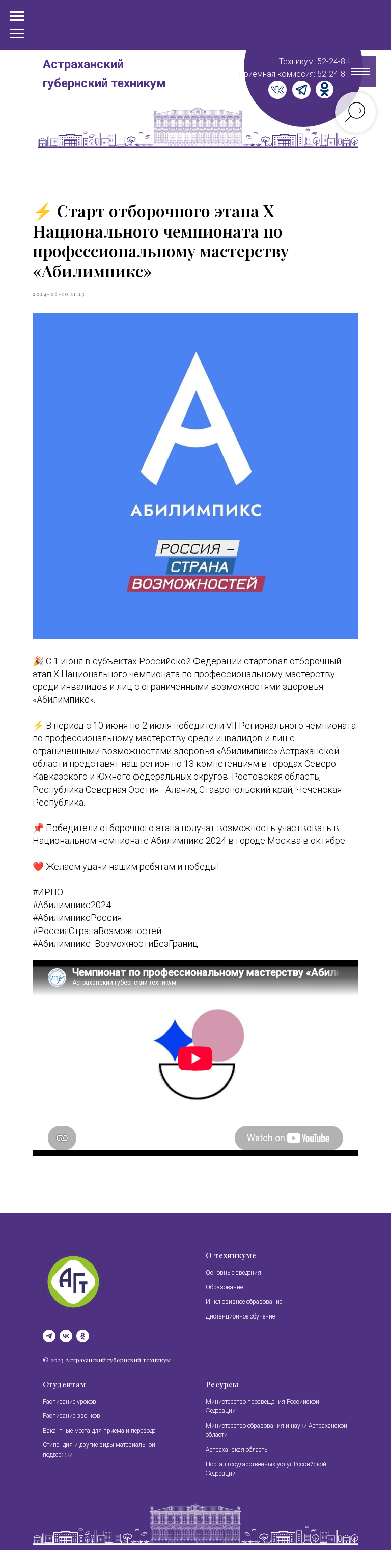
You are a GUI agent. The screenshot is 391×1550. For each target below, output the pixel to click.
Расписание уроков (69, 1401)
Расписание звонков (71, 1415)
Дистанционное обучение (240, 1316)
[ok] (82, 1336)
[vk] (66, 1336)
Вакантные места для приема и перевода (99, 1430)
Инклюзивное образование (244, 1301)
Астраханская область (236, 1449)
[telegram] (49, 1336)
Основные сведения (233, 1272)
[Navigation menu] (17, 34)
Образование (224, 1287)
